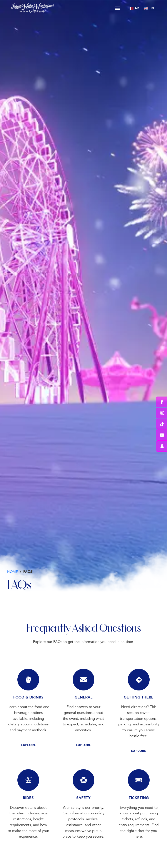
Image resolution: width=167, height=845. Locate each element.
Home (12, 571)
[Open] (117, 8)
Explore (28, 745)
